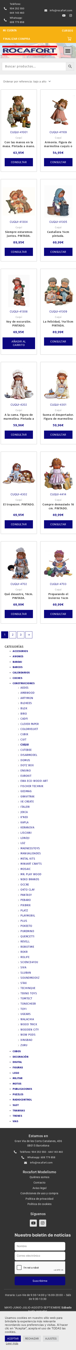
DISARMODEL (28, 755)
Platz (24, 910)
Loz (22, 843)
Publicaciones (22, 1088)
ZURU (23, 1045)
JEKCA (24, 812)
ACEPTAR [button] (13, 1338)
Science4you (29, 962)
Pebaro (25, 900)
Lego (16, 1072)
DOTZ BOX (27, 765)
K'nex (24, 817)
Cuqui (24, 744)
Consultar (19, 162)
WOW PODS (27, 1034)
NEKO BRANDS (29, 879)
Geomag (26, 791)
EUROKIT (26, 776)
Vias (15, 1121)
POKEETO (26, 926)
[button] (68, 50)
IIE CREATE (27, 801)
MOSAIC (25, 869)
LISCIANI (26, 832)
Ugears (25, 1014)
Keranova (27, 827)
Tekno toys (28, 993)
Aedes (24, 687)
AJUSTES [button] (51, 1338)
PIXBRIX (25, 905)
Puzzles (18, 1094)
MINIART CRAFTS (31, 863)
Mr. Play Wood (31, 874)
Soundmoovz (29, 977)
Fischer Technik (31, 786)
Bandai (17, 661)
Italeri (25, 807)
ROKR (23, 952)
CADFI (24, 718)
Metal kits (27, 858)
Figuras (18, 1067)
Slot (16, 1105)
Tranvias (19, 1110)
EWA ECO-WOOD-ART (34, 781)
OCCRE (24, 884)
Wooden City (29, 1029)
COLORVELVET (29, 729)
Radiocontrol (22, 1099)
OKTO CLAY (27, 889)
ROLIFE (24, 957)
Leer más (12, 1343)
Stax (23, 983)
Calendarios (21, 672)
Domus (25, 760)
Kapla (24, 822)
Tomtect (26, 998)
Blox (23, 708)
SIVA (23, 967)
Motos (17, 1083)
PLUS (23, 921)
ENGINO (25, 770)
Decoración (20, 1056)
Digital (17, 1062)
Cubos (17, 1051)
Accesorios (20, 651)
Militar (18, 1078)
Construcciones (23, 683)
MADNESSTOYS (30, 848)
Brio (23, 713)
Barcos (17, 667)
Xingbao (26, 1040)
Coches (17, 678)
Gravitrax (27, 796)
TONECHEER (28, 1003)
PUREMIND (27, 931)
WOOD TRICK (28, 1024)
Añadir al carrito (18, 343)
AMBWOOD (27, 692)
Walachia (27, 1019)
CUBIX (24, 734)
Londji (24, 838)
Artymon (26, 698)
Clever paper (29, 724)
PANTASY (26, 895)
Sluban (25, 972)
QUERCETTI (27, 936)
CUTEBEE (26, 750)
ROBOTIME (27, 946)
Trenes (17, 1115)
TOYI (23, 1009)
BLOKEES (26, 703)
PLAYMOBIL (27, 915)
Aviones (18, 656)
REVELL (25, 941)
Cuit (23, 739)
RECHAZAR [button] (32, 1338)
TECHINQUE (27, 988)
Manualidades (30, 853)
